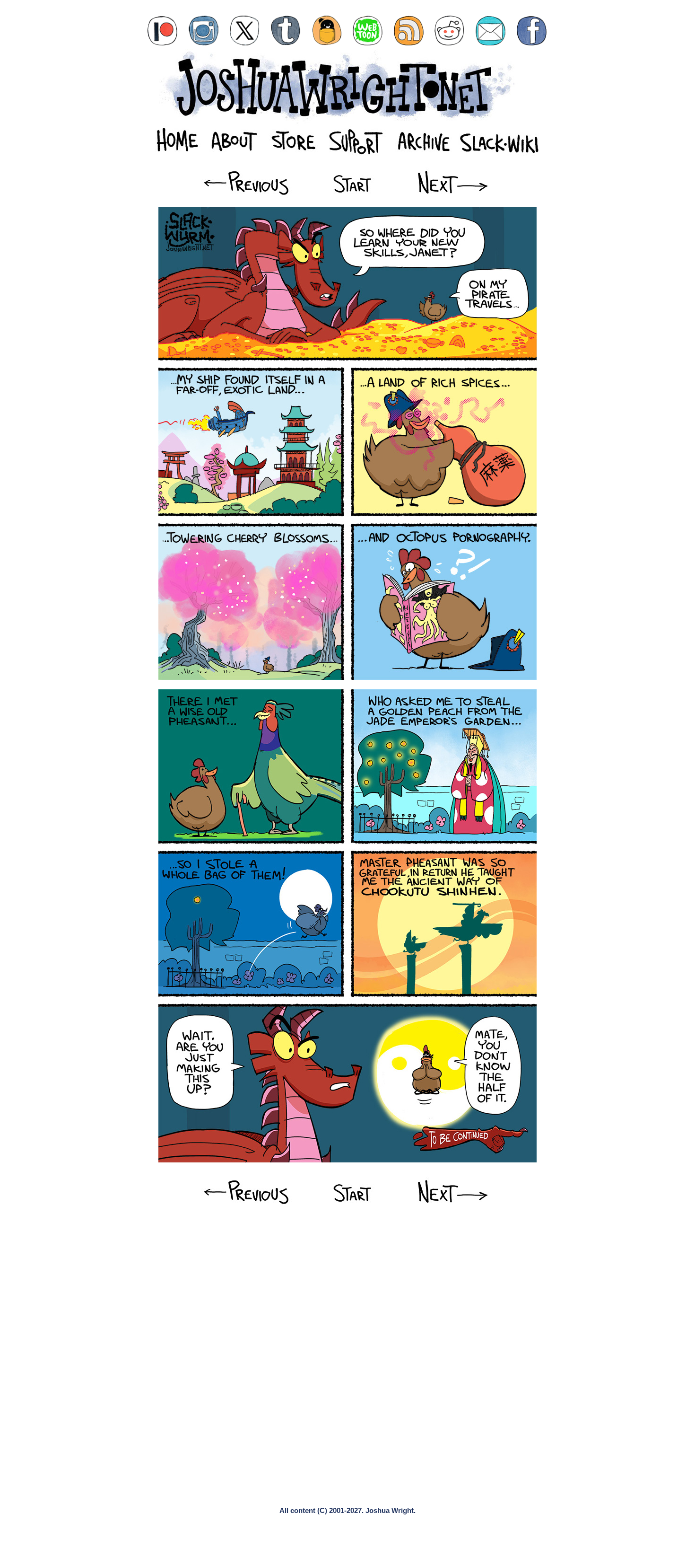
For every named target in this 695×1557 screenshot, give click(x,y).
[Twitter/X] (245, 30)
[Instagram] (203, 30)
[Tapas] (327, 30)
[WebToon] (367, 30)
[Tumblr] (286, 30)
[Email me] (490, 30)
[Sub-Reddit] (449, 30)
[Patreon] (162, 30)
